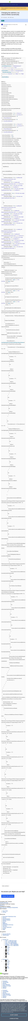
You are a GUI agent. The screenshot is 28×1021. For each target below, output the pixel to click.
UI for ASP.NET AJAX (13, 4)
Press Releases (6, 984)
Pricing (4, 912)
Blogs (4, 922)
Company (5, 981)
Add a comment (5, 885)
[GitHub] (6, 955)
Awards (4, 983)
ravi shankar (5, 24)
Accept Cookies (14, 1014)
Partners (5, 926)
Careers (4, 987)
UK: (10, 941)
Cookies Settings (14, 1018)
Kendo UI (2, 905)
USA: (11, 940)
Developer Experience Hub (9, 916)
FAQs (4, 929)
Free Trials (5, 911)
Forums (4, 921)
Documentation (6, 919)
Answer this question (7, 896)
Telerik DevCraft (4, 902)
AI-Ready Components (12, 907)
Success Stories (6, 934)
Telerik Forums (5, 4)
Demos (4, 917)
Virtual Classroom (7, 927)
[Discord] (6, 957)
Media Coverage (7, 985)
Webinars (5, 923)
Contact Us (5, 939)
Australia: (11, 945)
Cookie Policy (14, 1009)
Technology (5, 982)
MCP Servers (3, 907)
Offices (4, 988)
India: (11, 943)
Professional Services (8, 924)
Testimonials (6, 935)
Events (4, 928)
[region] (14, 1011)
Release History (6, 920)
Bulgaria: (11, 944)
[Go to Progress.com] (4, 974)
